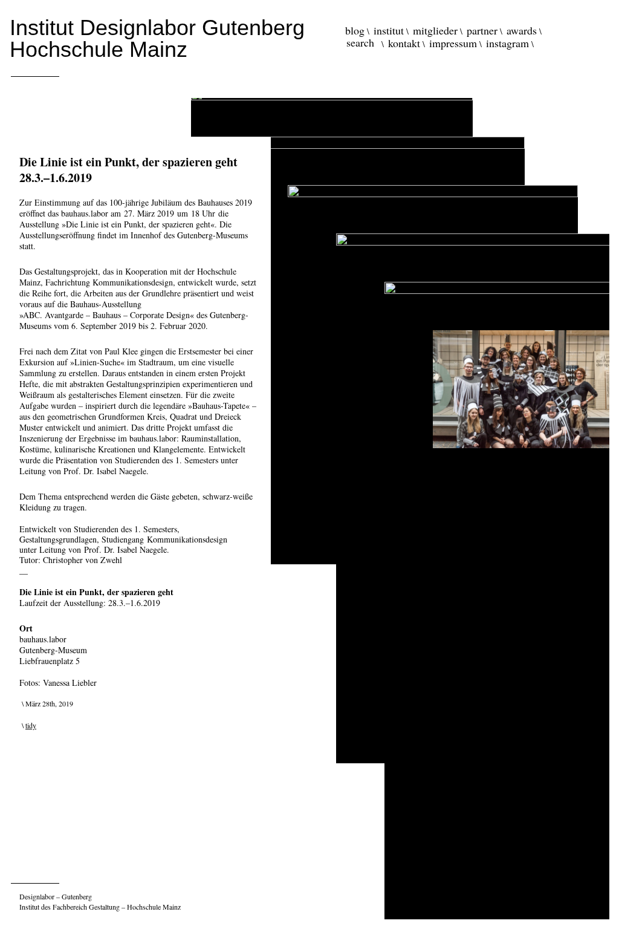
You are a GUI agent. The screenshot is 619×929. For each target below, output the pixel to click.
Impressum (453, 43)
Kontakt (404, 43)
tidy (30, 725)
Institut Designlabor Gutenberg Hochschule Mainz (157, 38)
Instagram (507, 43)
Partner (482, 30)
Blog (355, 30)
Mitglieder (435, 30)
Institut (389, 30)
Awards (522, 30)
